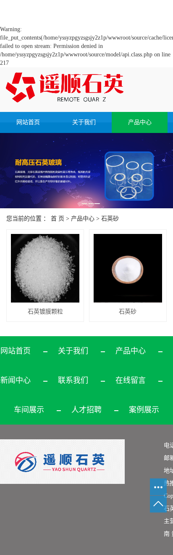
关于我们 (84, 122)
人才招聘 (86, 410)
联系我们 (73, 380)
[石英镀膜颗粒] (45, 268)
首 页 (57, 218)
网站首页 (28, 122)
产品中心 (140, 122)
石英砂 (110, 218)
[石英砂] (128, 268)
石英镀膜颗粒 (45, 311)
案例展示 (144, 410)
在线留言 (130, 380)
